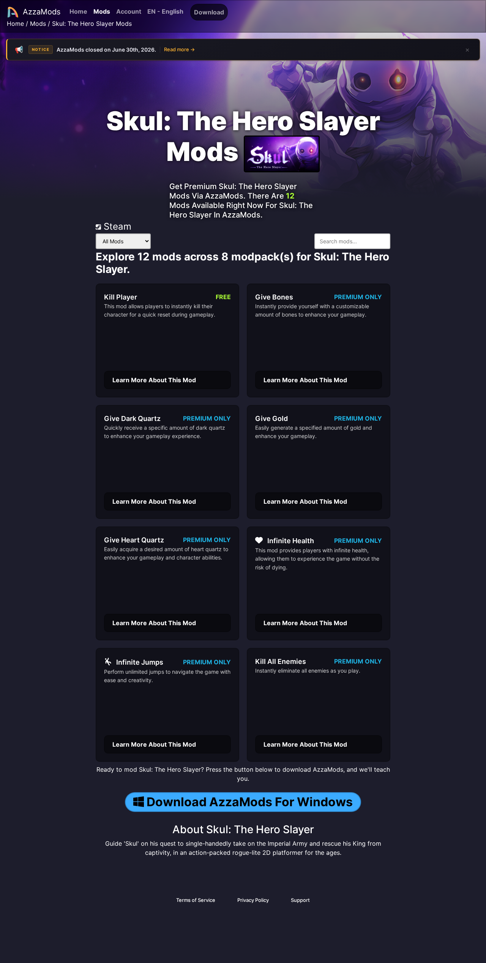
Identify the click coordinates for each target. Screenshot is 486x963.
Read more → (179, 49)
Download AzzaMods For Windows (250, 801)
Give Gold (271, 418)
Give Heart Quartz (134, 540)
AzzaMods (41, 11)
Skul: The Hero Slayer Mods (92, 23)
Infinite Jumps (139, 662)
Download (209, 12)
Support (300, 900)
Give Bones (274, 297)
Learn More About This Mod (154, 380)
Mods (101, 11)
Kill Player (120, 297)
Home (78, 11)
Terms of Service (195, 900)
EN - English (165, 11)
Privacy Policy (253, 900)
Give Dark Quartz (132, 418)
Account (128, 11)
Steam (116, 226)
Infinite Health (290, 541)
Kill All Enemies (280, 661)
